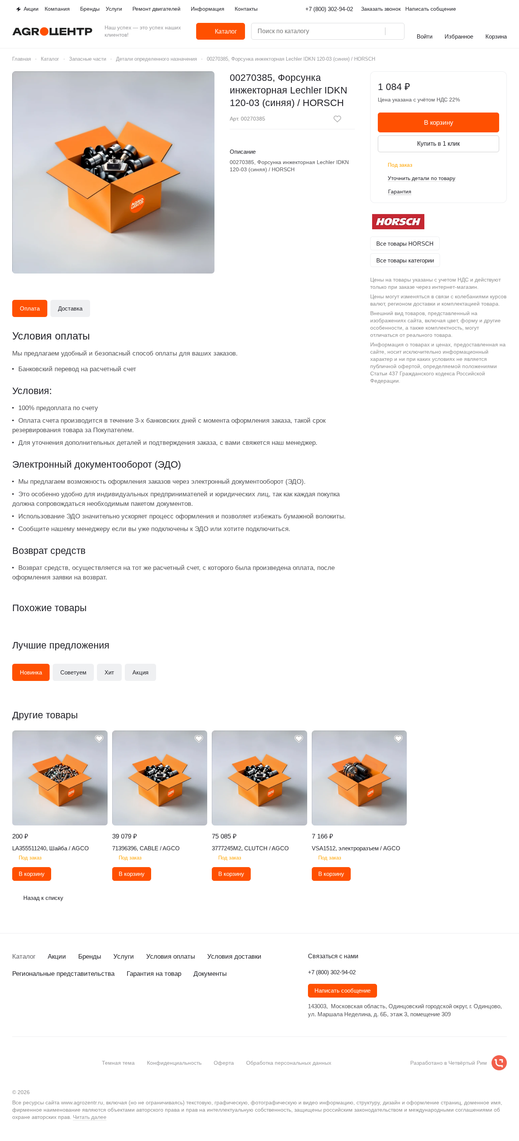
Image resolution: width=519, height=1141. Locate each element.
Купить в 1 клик (438, 143)
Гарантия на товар (154, 973)
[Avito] (77, 1001)
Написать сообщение (342, 991)
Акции (57, 956)
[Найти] (394, 31)
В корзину (438, 122)
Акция (140, 672)
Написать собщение (430, 9)
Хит (109, 672)
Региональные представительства (63, 973)
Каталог (23, 956)
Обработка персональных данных (288, 1063)
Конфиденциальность (174, 1063)
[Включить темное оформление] (504, 9)
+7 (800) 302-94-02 (329, 9)
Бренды (89, 956)
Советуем (73, 672)
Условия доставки (234, 956)
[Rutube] (62, 1001)
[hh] (93, 1001)
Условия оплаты (170, 956)
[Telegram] (32, 1001)
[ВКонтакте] (16, 1001)
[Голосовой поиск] (376, 31)
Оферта (224, 1063)
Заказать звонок (381, 9)
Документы (210, 973)
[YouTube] (47, 1001)
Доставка (70, 308)
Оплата (30, 308)
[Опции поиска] (346, 31)
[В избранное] (337, 119)
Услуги (123, 956)
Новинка (31, 672)
